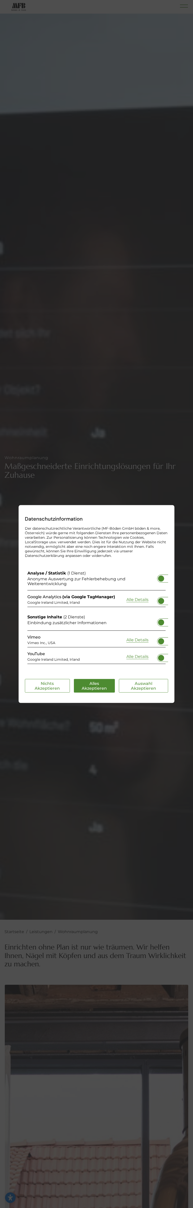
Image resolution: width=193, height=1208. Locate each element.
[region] (96, 618)
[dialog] (96, 604)
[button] (161, 579)
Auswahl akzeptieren (143, 686)
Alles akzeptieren (94, 686)
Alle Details (137, 599)
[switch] (161, 577)
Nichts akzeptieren (47, 686)
